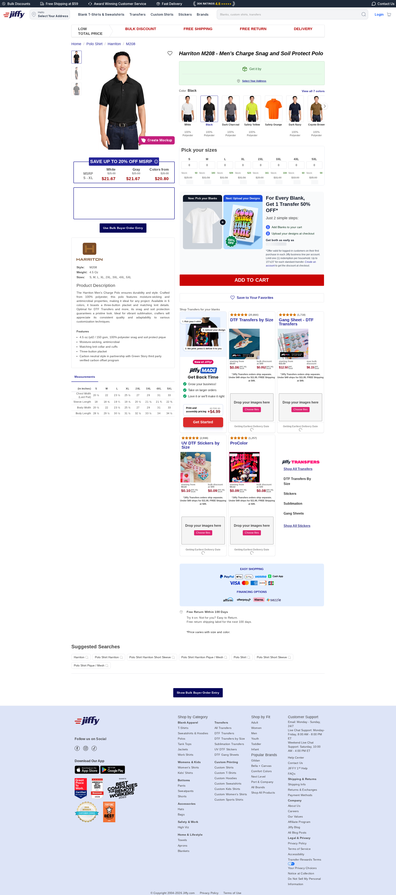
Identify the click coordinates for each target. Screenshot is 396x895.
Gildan (255, 760)
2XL (260, 159)
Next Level (258, 776)
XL (243, 159)
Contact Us (295, 763)
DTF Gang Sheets (226, 754)
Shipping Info (297, 784)
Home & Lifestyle (190, 834)
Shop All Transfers (298, 469)
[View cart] (389, 14)
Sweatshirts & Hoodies (193, 733)
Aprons (182, 845)
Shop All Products (263, 792)
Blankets (183, 851)
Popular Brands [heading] (264, 755)
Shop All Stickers (297, 526)
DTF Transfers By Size (297, 481)
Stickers (185, 14)
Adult (254, 722)
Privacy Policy (297, 843)
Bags (181, 814)
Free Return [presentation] (253, 29)
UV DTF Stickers (225, 749)
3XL (278, 159)
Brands (203, 14)
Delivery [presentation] (303, 29)
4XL (296, 159)
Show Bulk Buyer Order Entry (198, 692)
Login (379, 14)
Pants (181, 785)
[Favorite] (169, 53)
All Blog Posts (297, 832)
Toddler (256, 744)
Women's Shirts (188, 767)
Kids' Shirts (185, 772)
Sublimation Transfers (229, 744)
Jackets (183, 749)
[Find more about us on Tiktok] (94, 748)
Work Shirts (185, 754)
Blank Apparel (188, 722)
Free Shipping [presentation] (198, 29)
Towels (182, 840)
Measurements (84, 376)
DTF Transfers (224, 733)
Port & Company (262, 782)
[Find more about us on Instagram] (85, 748)
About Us (294, 805)
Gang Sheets (294, 513)
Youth (255, 738)
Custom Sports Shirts (228, 799)
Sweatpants (186, 791)
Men (254, 733)
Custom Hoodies (225, 778)
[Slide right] (324, 106)
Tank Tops (184, 744)
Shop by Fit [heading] (260, 717)
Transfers (137, 14)
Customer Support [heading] (303, 717)
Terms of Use (232, 893)
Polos (181, 738)
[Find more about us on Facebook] (77, 748)
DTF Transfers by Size (229, 738)
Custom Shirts (162, 14)
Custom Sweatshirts (228, 783)
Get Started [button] (203, 422)
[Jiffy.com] (14, 14)
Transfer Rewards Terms (304, 859)
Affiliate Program (299, 821)
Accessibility (296, 854)
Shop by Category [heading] (193, 717)
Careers (293, 811)
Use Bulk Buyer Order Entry (123, 228)
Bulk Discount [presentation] (140, 29)
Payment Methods (300, 795)
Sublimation (293, 503)
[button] (122, 100)
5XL (314, 159)
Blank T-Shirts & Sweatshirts (101, 14)
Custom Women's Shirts (230, 794)
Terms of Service (299, 848)
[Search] (364, 14)
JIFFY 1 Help (298, 768)
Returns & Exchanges (302, 789)
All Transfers (222, 728)
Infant (255, 749)
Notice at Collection (301, 873)
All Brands (258, 787)
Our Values (295, 816)
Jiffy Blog (294, 827)
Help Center (296, 757)
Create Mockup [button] (159, 140)
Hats (181, 809)
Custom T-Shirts (225, 772)
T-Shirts (183, 728)
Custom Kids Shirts (227, 789)
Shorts (182, 796)
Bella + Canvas (261, 765)
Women (256, 728)
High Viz (183, 827)
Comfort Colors (261, 771)
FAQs (291, 773)
